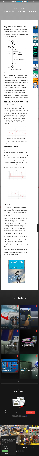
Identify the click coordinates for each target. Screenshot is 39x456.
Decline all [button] (12, 451)
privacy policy (25, 415)
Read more (9, 442)
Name (5, 410)
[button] (8, 453)
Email (16, 410)
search (34, 1)
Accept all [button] (5, 451)
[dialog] (8, 445)
